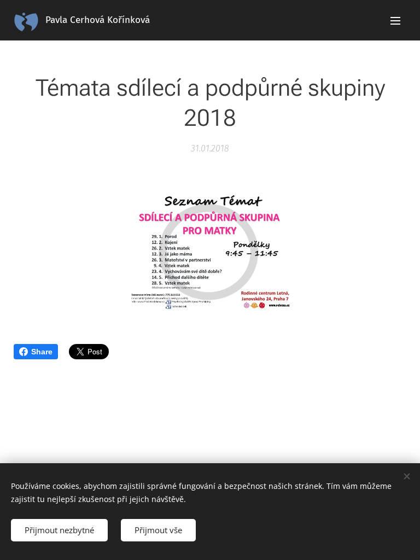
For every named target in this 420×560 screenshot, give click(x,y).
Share (41, 351)
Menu (395, 20)
